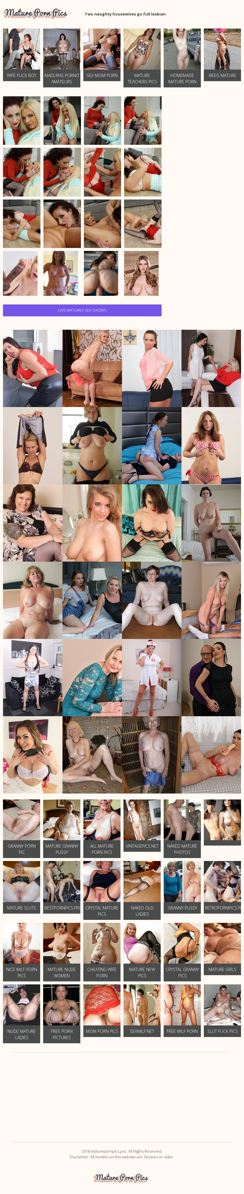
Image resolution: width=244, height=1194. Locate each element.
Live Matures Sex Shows (82, 310)
